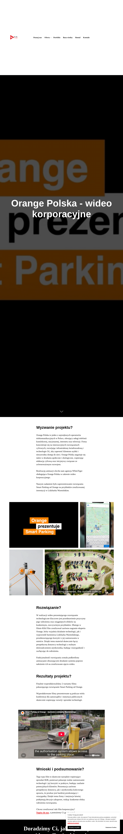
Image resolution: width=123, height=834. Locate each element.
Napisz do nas (42, 812)
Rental (77, 37)
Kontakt (86, 37)
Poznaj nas (37, 37)
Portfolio (56, 37)
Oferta (47, 37)
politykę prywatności (73, 823)
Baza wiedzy (68, 37)
